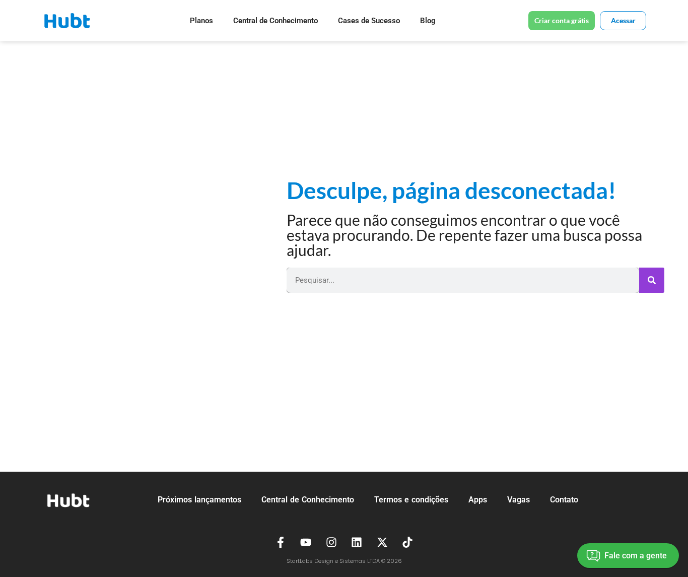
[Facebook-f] (280, 542)
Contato (564, 499)
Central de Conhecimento (275, 20)
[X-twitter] (382, 542)
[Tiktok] (408, 542)
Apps (477, 499)
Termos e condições (411, 499)
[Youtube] (306, 542)
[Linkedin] (357, 542)
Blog (428, 20)
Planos (201, 20)
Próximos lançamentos (199, 499)
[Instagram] (331, 542)
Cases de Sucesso (369, 20)
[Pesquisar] (651, 280)
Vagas (518, 499)
